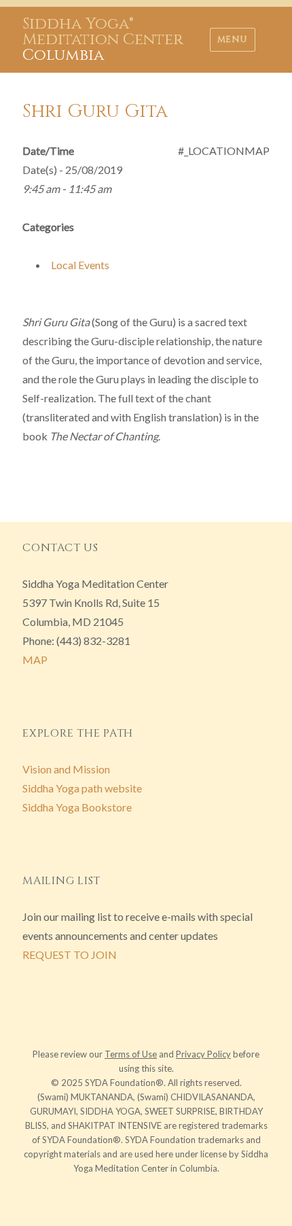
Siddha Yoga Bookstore (77, 807)
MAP (35, 659)
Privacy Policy (203, 1054)
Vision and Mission (66, 769)
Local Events (80, 264)
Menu (232, 39)
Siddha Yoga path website (82, 788)
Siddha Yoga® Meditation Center (102, 32)
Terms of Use (131, 1054)
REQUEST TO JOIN (69, 954)
